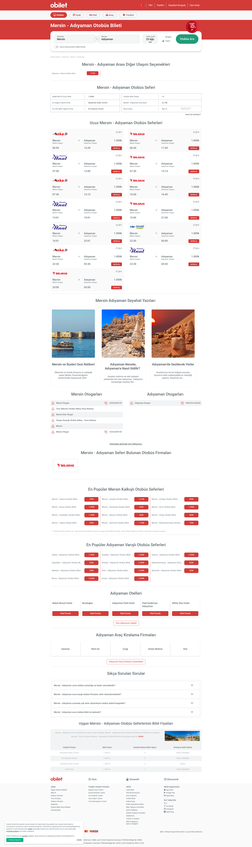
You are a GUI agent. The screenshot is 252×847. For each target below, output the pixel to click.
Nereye (104, 36)
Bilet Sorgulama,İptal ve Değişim (132, 823)
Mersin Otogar (62, 432)
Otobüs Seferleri (57, 796)
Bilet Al (53, 793)
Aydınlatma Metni (12, 831)
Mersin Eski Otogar (64, 414)
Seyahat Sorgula (177, 5)
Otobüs (60, 15)
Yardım (160, 5)
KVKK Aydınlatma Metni (135, 804)
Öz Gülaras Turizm (96, 109)
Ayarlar (79, 840)
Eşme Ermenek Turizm (96, 793)
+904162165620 (193, 403)
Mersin (59, 426)
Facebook (169, 806)
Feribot (130, 15)
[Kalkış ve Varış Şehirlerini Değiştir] (96, 39)
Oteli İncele (65, 613)
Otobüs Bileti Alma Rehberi (60, 807)
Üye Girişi (195, 5)
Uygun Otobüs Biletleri (59, 790)
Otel (94, 15)
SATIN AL (116, 148)
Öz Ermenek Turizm (95, 796)
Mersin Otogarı (62, 403)
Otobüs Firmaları (57, 801)
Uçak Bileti (130, 790)
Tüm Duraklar (56, 798)
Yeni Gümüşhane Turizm (97, 801)
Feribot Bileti (130, 798)
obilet (140, 736)
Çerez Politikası (132, 810)
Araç (111, 15)
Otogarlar (54, 804)
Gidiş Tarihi (150, 36)
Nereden (60, 36)
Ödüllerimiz (130, 816)
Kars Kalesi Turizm (95, 798)
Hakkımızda (130, 801)
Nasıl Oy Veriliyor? (193, 114)
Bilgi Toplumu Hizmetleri (135, 807)
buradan (25, 836)
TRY (150, 5)
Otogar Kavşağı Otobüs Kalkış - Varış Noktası (76, 420)
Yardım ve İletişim (132, 819)
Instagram (170, 809)
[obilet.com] (65, 7)
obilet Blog (170, 812)
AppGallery (170, 796)
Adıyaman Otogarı (142, 403)
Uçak (78, 15)
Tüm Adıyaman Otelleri (126, 623)
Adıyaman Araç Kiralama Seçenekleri (126, 661)
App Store (169, 790)
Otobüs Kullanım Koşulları (135, 813)
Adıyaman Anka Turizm (97, 103)
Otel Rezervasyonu (133, 793)
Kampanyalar (56, 810)
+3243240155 (115, 403)
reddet (30, 829)
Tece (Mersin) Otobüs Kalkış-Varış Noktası (75, 409)
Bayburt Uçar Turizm (95, 790)
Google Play (170, 793)
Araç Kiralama (131, 796)
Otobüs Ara (187, 39)
